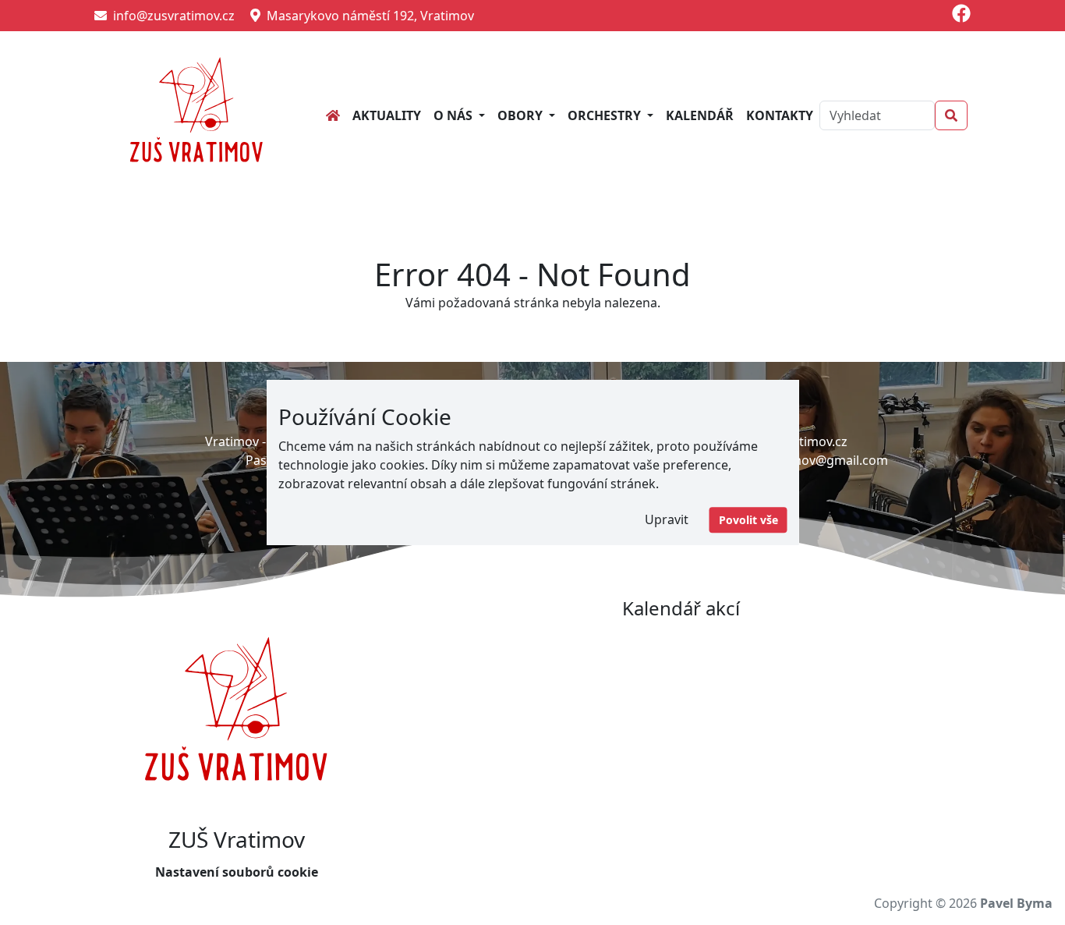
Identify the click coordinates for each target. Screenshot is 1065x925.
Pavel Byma (1016, 903)
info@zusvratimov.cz (171, 15)
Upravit (666, 519)
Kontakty (779, 115)
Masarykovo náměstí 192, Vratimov (367, 15)
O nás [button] (454, 115)
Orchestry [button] (606, 115)
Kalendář (700, 115)
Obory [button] (521, 115)
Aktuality (386, 115)
